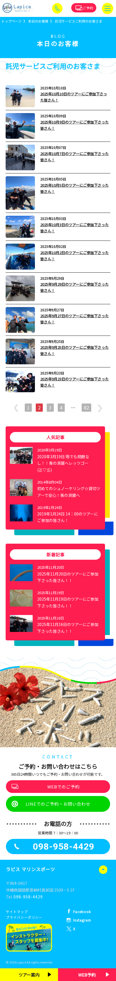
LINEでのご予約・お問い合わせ (58, 804)
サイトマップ (17, 911)
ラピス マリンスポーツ (30, 869)
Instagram (82, 920)
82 (86, 407)
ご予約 (87, 7)
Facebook (82, 911)
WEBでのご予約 (63, 787)
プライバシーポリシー (24, 917)
